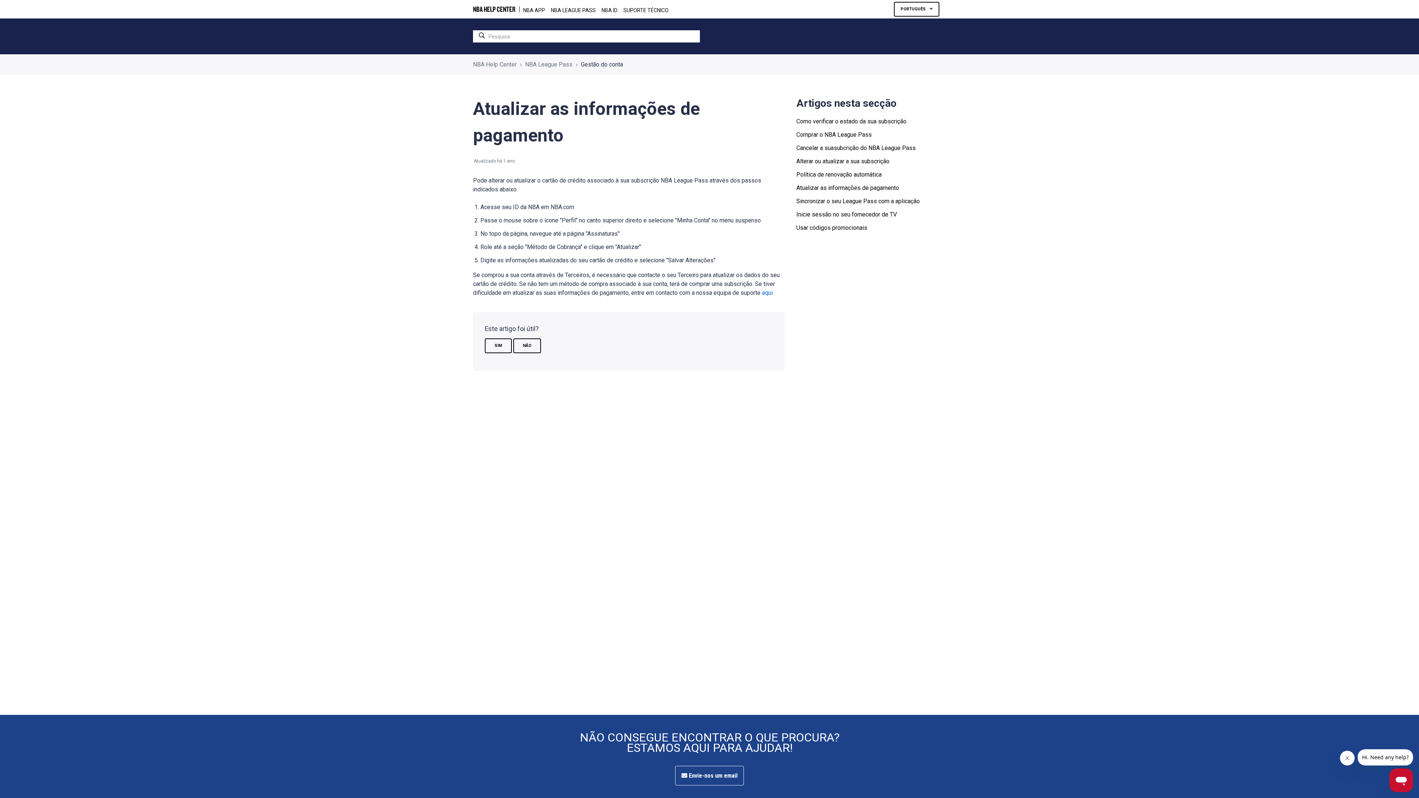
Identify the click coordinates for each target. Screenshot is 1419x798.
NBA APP (534, 10)
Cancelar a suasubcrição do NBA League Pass (856, 147)
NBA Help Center (495, 64)
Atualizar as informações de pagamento (847, 187)
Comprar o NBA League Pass (834, 134)
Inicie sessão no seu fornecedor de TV (846, 214)
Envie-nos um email (712, 775)
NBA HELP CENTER (494, 9)
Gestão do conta (602, 64)
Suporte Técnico (645, 10)
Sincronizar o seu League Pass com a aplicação (858, 201)
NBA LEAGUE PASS (573, 10)
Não (527, 345)
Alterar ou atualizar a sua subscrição (842, 161)
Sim (498, 345)
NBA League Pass (548, 64)
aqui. (768, 292)
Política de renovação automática (839, 174)
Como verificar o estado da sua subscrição (851, 121)
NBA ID (609, 10)
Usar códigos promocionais (831, 227)
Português (914, 9)
